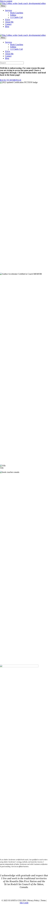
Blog (7, 26)
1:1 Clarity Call (16, 17)
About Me (9, 22)
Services (8, 10)
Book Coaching (16, 13)
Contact (8, 24)
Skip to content (6, 1)
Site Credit (24, 903)
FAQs (7, 20)
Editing (13, 15)
